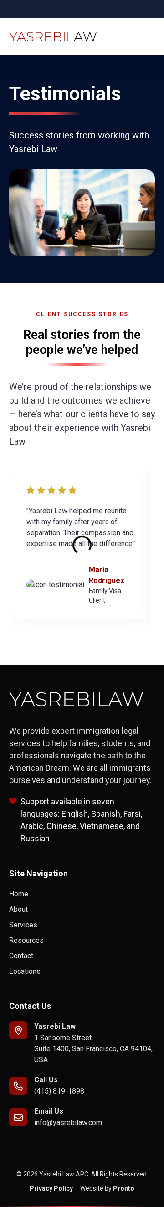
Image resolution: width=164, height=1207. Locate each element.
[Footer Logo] (76, 699)
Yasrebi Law (55, 1026)
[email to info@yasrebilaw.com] (18, 1117)
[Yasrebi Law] (18, 1030)
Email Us (48, 1111)
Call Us (46, 1079)
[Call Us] (18, 1086)
